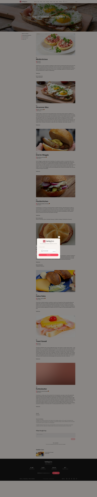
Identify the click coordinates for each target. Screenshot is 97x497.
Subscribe (48, 254)
